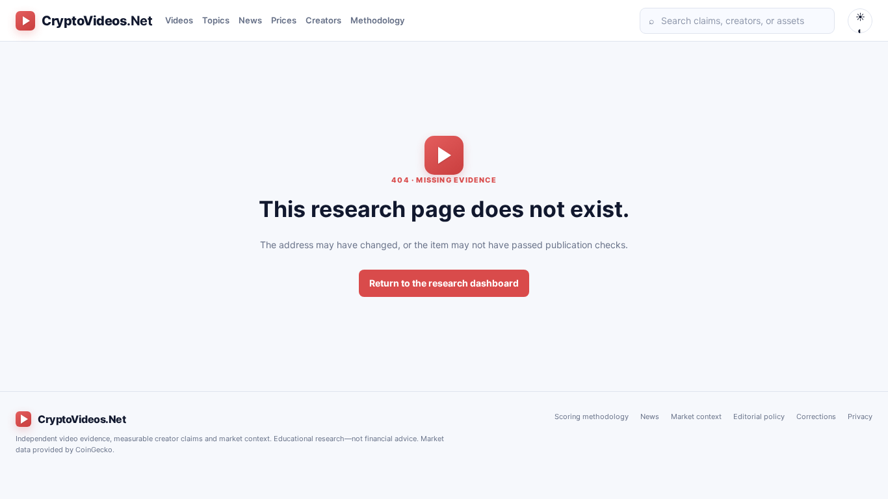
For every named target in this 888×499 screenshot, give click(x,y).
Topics (215, 20)
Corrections (816, 416)
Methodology (377, 20)
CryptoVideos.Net (81, 419)
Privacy (860, 416)
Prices (283, 20)
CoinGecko (93, 449)
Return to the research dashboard (444, 282)
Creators (323, 20)
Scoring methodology (592, 416)
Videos (179, 20)
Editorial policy (759, 416)
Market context (696, 416)
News (250, 20)
